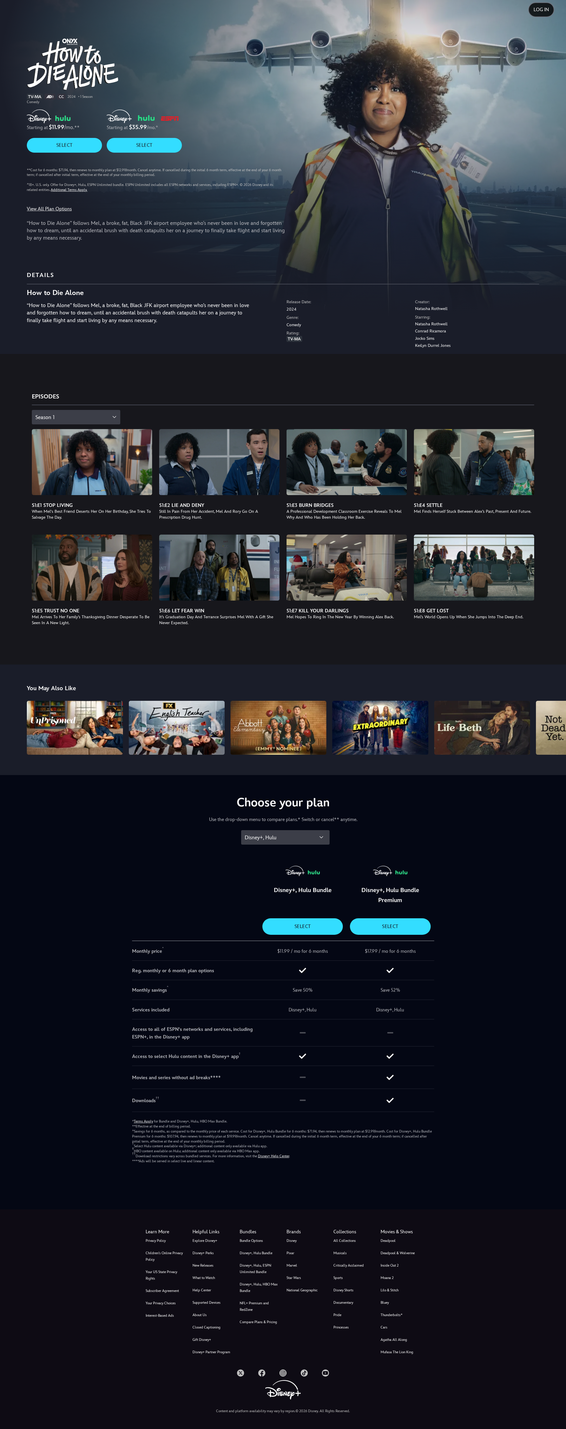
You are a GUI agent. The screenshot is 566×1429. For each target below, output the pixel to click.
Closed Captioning (206, 1327)
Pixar (290, 1253)
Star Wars (294, 1278)
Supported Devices (206, 1303)
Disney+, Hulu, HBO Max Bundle (259, 1287)
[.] (240, 1373)
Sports (338, 1278)
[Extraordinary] (380, 728)
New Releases (202, 1265)
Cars (384, 1327)
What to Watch (203, 1278)
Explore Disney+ (204, 1241)
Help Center (201, 1290)
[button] (212, 1231)
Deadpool (388, 1241)
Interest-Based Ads (160, 1315)
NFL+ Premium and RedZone (254, 1306)
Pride (337, 1315)
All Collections (344, 1241)
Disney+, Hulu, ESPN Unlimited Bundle (255, 1268)
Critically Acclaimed (348, 1265)
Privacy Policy (156, 1241)
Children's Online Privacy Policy (164, 1256)
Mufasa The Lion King (397, 1352)
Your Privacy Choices (161, 1303)
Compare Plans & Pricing (258, 1322)
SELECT (64, 145)
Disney (292, 1241)
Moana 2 (387, 1278)
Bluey (385, 1303)
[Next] (554, 727)
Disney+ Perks (203, 1253)
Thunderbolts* (391, 1315)
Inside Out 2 (390, 1265)
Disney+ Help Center (273, 1156)
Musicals (340, 1253)
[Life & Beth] (482, 728)
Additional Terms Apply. (69, 190)
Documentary (343, 1303)
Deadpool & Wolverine (398, 1253)
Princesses (341, 1327)
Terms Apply (143, 1121)
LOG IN (541, 9)
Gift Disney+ (201, 1340)
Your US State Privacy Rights (161, 1275)
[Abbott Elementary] (278, 728)
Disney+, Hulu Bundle (256, 1253)
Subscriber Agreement (162, 1291)
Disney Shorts (343, 1290)
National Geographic (302, 1290)
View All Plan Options (49, 209)
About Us (199, 1315)
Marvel (292, 1265)
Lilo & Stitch (390, 1290)
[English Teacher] (177, 728)
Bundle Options (251, 1241)
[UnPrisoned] (75, 728)
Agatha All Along (394, 1340)
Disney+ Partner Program (211, 1352)
